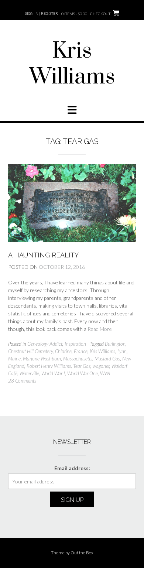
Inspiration (75, 344)
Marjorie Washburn (42, 359)
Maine (14, 359)
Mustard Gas (107, 359)
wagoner (101, 366)
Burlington (115, 344)
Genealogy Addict (44, 344)
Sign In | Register (41, 13)
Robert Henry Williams (49, 366)
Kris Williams (72, 64)
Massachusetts (77, 359)
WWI (105, 373)
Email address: (72, 468)
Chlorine (63, 351)
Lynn (122, 351)
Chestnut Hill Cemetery (30, 351)
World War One (82, 373)
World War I (53, 373)
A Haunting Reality (43, 255)
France (81, 351)
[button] (72, 110)
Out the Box (82, 552)
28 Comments (22, 381)
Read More (100, 329)
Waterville (29, 373)
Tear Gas (81, 366)
